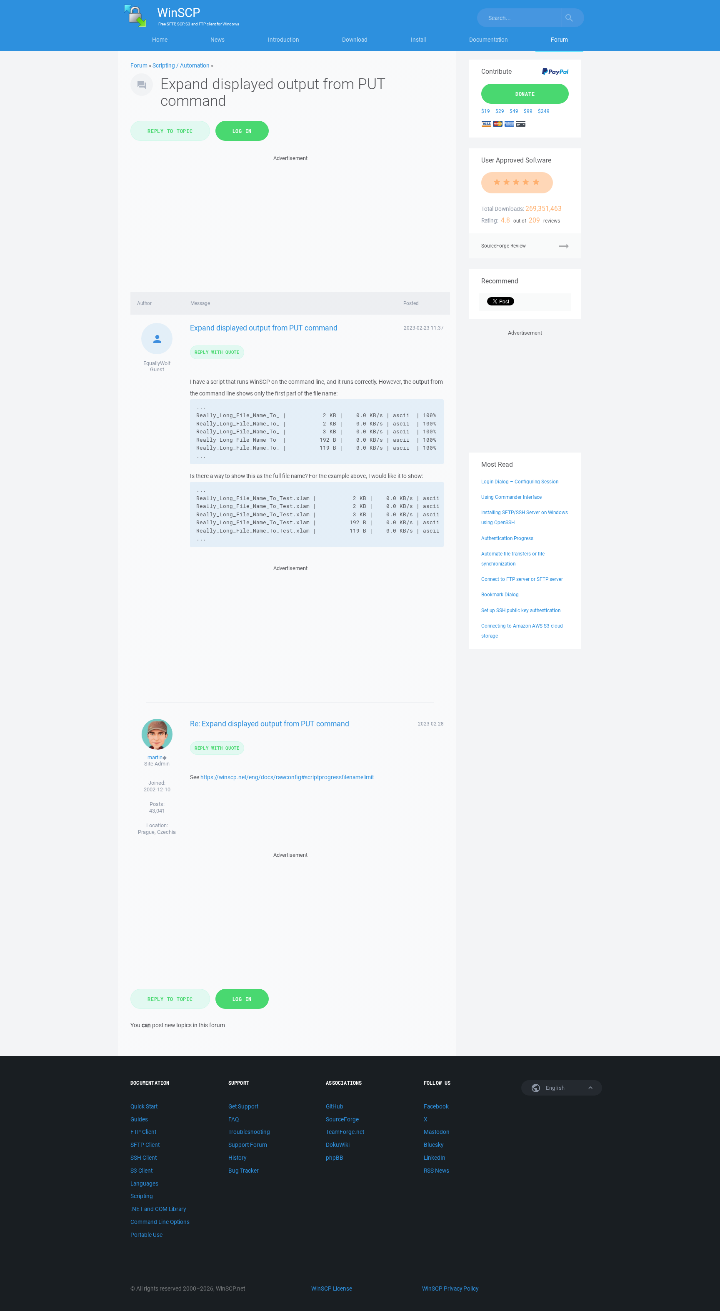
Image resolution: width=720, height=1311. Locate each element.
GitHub (334, 1106)
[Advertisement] (290, 221)
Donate (525, 93)
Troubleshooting (249, 1132)
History (237, 1157)
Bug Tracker (243, 1170)
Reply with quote (217, 352)
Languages (144, 1183)
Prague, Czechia (157, 832)
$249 (544, 111)
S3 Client (141, 1170)
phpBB (334, 1157)
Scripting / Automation (181, 65)
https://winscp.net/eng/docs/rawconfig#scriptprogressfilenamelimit (287, 777)
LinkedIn (434, 1157)
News (217, 39)
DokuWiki (338, 1144)
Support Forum (247, 1144)
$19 (485, 111)
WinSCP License (331, 1288)
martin (155, 757)
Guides (139, 1119)
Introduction (283, 39)
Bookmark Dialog (500, 594)
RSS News (436, 1170)
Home (160, 39)
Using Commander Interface (511, 497)
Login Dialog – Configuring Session (519, 481)
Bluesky (433, 1144)
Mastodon (437, 1132)
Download (355, 39)
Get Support (243, 1106)
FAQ (233, 1119)
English (554, 1087)
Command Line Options (160, 1222)
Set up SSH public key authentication (520, 610)
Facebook (436, 1106)
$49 (514, 111)
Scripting (141, 1196)
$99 (528, 111)
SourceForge (342, 1119)
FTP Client (143, 1132)
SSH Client (143, 1157)
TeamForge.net (345, 1132)
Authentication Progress (507, 538)
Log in (242, 131)
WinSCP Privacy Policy (450, 1288)
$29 (499, 111)
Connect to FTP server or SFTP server (522, 579)
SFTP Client (145, 1144)
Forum (559, 39)
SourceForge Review (503, 246)
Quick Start (144, 1106)
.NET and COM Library (158, 1209)
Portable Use (146, 1234)
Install (418, 39)
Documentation (488, 39)
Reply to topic (170, 131)
